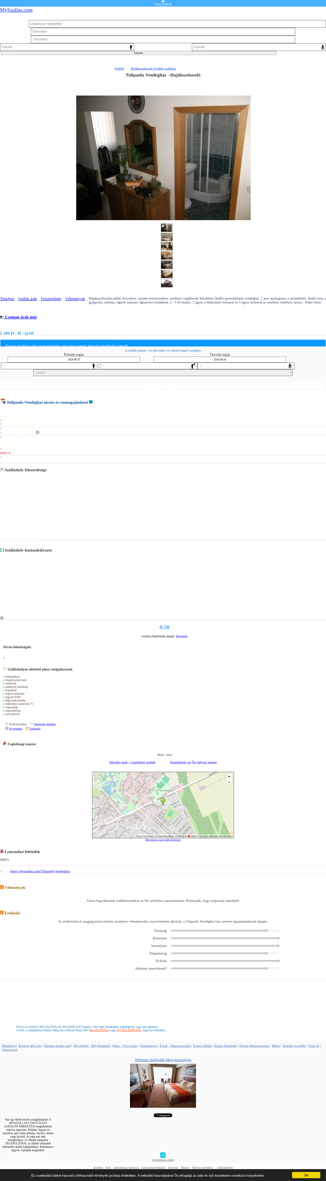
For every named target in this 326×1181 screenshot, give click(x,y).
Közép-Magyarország (254, 1046)
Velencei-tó (9, 1050)
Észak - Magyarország (175, 1046)
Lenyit (179, 379)
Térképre (7, 298)
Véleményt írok (163, 896)
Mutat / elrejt (164, 754)
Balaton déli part (29, 1046)
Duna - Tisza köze (124, 1046)
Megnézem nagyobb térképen (163, 839)
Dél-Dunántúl (100, 1046)
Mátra (276, 1046)
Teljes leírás (313, 302)
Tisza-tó (313, 1046)
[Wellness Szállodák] (163, 1106)
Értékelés (35, 728)
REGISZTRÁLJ (99, 1030)
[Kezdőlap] (163, 1)
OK (306, 1175)
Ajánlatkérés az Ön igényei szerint (193, 762)
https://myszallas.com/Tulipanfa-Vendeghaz (40, 871)
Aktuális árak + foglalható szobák (132, 762)
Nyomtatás (15, 728)
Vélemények (75, 298)
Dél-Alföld (80, 1046)
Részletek (182, 636)
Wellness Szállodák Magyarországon (163, 1060)
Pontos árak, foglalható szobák (163, 85)
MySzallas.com (16, 10)
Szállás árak (27, 298)
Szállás (119, 68)
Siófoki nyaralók (294, 1046)
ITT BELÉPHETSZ (129, 1030)
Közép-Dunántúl (225, 1046)
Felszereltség (51, 298)
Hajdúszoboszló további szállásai (153, 68)
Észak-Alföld (202, 1046)
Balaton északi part (57, 1046)
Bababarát (9, 1046)
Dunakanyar (148, 1046)
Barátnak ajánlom (44, 724)
